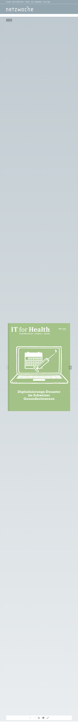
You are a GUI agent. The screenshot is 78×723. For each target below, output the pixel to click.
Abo (32, 2)
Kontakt (8, 2)
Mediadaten (38, 2)
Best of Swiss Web (17, 2)
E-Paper (27, 2)
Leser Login (46, 2)
